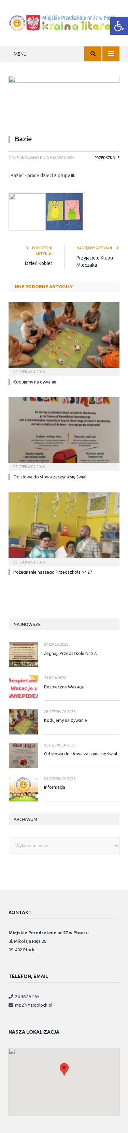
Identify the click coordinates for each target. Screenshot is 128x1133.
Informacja (54, 787)
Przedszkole (107, 158)
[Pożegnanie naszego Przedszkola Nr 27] (64, 528)
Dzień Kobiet (38, 263)
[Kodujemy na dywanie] (64, 338)
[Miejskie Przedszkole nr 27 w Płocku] (64, 22)
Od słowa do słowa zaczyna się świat (50, 476)
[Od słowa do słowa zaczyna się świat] (64, 433)
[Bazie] (64, 102)
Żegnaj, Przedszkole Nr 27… (72, 653)
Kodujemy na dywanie (34, 381)
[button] (119, 26)
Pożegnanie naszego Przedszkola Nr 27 (52, 572)
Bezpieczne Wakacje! (65, 686)
